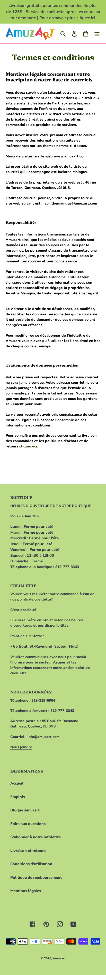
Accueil (16, 783)
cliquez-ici (28, 446)
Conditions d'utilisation (31, 863)
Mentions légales (25, 890)
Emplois (17, 796)
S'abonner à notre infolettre (35, 837)
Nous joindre (21, 747)
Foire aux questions (28, 823)
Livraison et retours (28, 850)
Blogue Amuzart (25, 810)
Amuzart (59, 958)
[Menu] (97, 33)
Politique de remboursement (36, 877)
